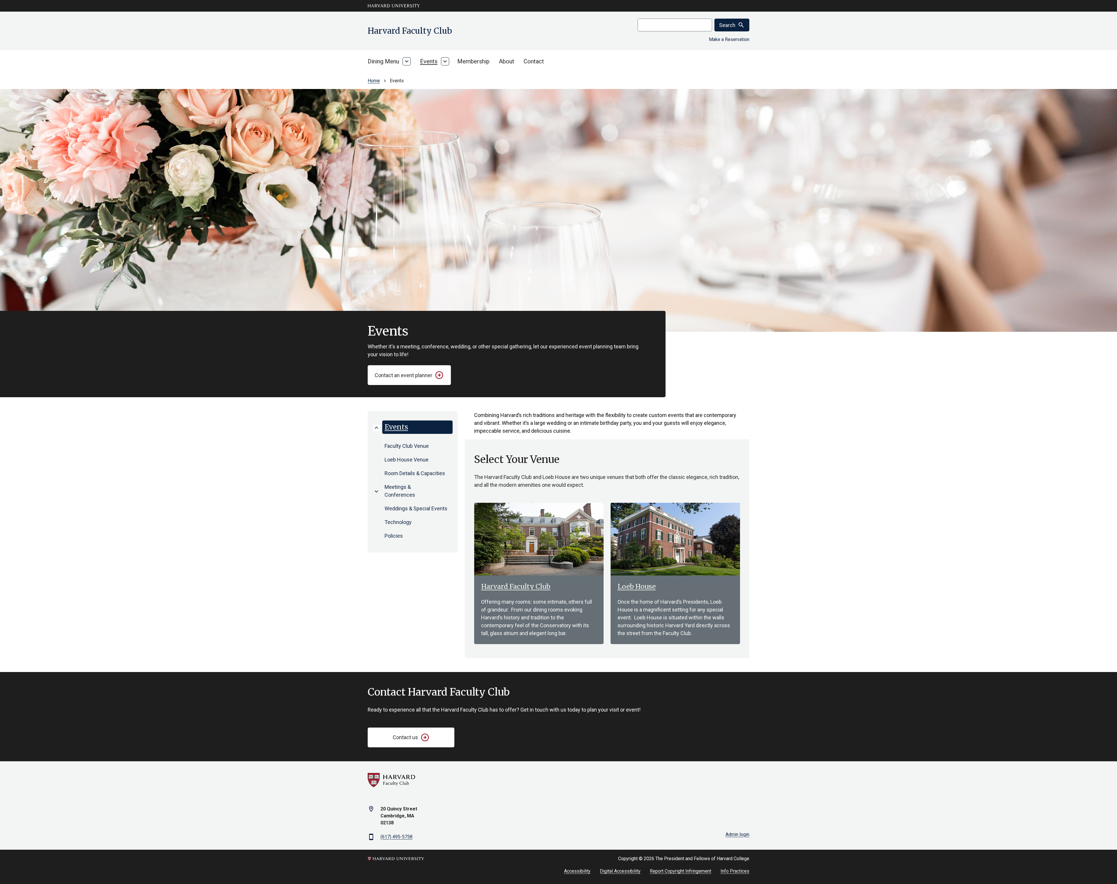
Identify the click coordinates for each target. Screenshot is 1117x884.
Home (374, 80)
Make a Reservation (729, 39)
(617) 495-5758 (396, 837)
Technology (398, 522)
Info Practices (735, 871)
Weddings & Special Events (416, 508)
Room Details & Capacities (415, 473)
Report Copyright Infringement (680, 871)
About (506, 61)
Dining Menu (383, 61)
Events (428, 61)
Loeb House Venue (406, 460)
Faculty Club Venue (407, 446)
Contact (534, 61)
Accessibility (577, 871)
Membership (473, 61)
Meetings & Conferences (400, 491)
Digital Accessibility (620, 871)
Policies (394, 536)
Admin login (737, 834)
